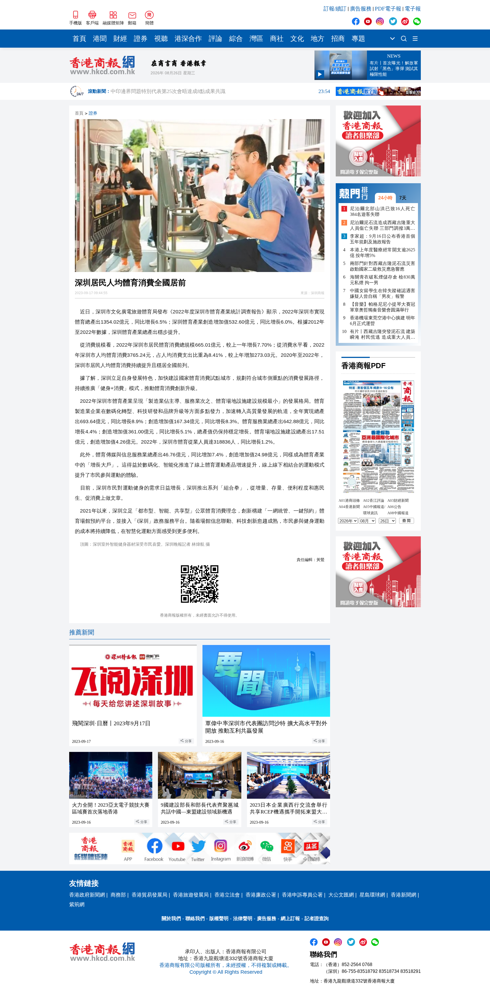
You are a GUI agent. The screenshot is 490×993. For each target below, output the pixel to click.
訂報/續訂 (335, 9)
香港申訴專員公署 (302, 895)
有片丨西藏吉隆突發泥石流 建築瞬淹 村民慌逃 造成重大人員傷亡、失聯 (382, 334)
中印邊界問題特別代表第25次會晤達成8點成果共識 (220, 91)
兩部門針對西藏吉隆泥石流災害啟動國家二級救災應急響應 (382, 266)
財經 (120, 38)
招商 (338, 38)
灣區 (256, 38)
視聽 (161, 38)
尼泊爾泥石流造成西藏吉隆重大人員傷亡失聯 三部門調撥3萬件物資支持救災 (382, 225)
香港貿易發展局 (149, 895)
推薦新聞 (81, 632)
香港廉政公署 (261, 895)
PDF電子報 (388, 9)
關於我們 (171, 918)
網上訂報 (290, 918)
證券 (140, 38)
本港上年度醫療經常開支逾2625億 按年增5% (382, 252)
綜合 (236, 38)
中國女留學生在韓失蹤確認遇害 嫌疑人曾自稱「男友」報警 (382, 293)
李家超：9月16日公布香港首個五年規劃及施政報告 (382, 239)
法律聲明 (242, 918)
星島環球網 (372, 895)
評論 (215, 38)
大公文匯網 (341, 895)
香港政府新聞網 (87, 895)
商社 (277, 38)
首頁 (79, 38)
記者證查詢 (317, 918)
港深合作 (188, 38)
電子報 (413, 9)
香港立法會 (227, 895)
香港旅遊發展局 (191, 895)
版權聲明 (219, 918)
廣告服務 (360, 9)
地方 (317, 38)
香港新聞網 (403, 895)
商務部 (118, 895)
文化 (297, 38)
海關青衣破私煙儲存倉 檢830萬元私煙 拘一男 (382, 280)
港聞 (100, 38)
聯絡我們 (195, 918)
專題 (358, 38)
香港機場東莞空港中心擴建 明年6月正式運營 (382, 320)
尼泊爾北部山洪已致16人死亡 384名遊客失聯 (382, 211)
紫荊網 (77, 904)
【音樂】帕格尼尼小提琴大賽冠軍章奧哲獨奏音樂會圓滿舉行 (382, 307)
